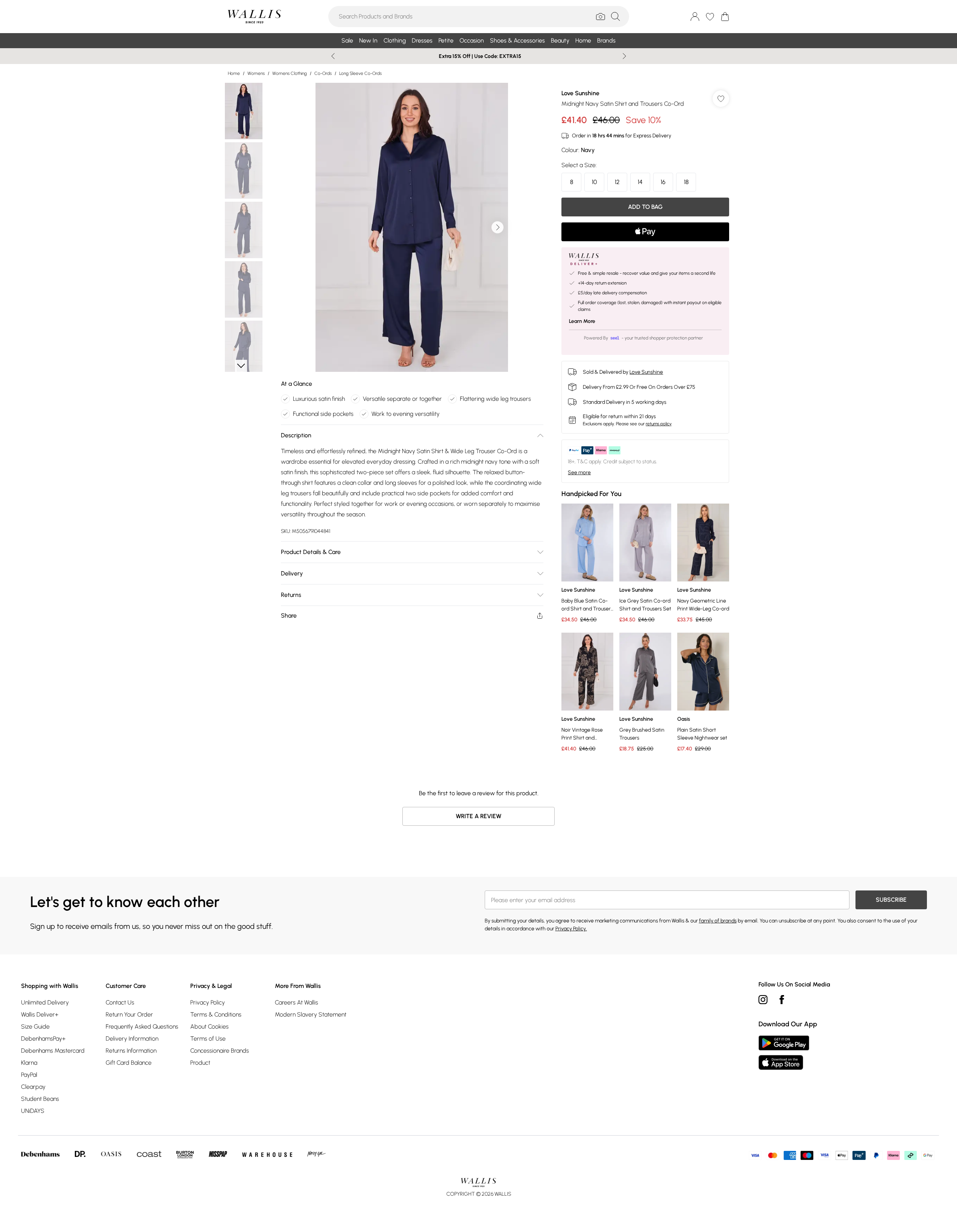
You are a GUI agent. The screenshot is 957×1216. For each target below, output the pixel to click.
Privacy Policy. (571, 928)
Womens (256, 73)
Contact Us (120, 1002)
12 (617, 182)
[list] (411, 227)
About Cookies (209, 1026)
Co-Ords (323, 73)
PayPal (29, 1074)
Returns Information (131, 1050)
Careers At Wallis (296, 1002)
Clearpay (33, 1086)
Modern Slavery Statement (310, 1014)
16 (663, 182)
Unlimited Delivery (45, 1002)
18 (686, 182)
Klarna (29, 1062)
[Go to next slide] (497, 227)
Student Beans (40, 1098)
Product (200, 1062)
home (234, 73)
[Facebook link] (781, 999)
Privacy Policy (207, 1002)
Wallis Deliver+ (39, 1014)
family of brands (718, 921)
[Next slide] (624, 56)
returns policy (659, 423)
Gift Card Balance (129, 1062)
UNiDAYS (32, 1110)
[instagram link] (762, 999)
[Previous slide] (333, 56)
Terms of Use (208, 1038)
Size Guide (35, 1026)
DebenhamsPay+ (43, 1038)
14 (640, 182)
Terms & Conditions (215, 1014)
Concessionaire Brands (219, 1050)
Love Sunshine (580, 93)
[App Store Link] (783, 1052)
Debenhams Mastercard (53, 1050)
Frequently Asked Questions (142, 1026)
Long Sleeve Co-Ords (360, 73)
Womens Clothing (289, 73)
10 (594, 182)
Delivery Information (132, 1038)
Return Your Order (129, 1014)
